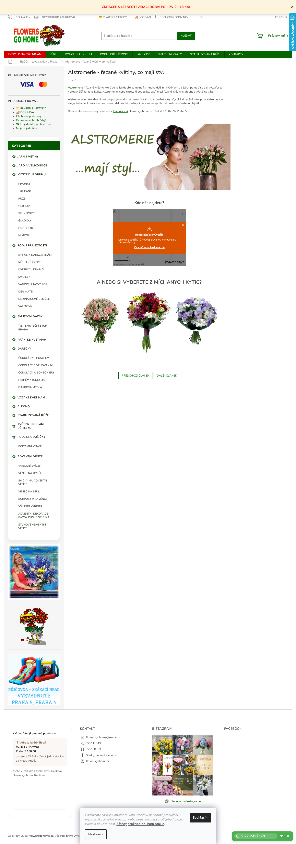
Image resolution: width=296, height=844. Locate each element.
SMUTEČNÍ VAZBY (30, 316)
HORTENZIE (26, 228)
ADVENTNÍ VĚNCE (30, 456)
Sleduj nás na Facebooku (102, 755)
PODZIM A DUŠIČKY (31, 437)
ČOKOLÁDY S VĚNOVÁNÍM (35, 365)
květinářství (120, 111)
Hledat (185, 36)
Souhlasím (200, 817)
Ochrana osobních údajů (31, 120)
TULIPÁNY (25, 191)
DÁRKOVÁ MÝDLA (30, 387)
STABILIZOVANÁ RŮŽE (33, 415)
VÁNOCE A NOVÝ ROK (32, 284)
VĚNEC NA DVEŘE (30, 473)
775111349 (93, 743)
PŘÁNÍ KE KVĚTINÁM (31, 340)
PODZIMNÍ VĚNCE (30, 446)
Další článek (167, 376)
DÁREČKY (24, 349)
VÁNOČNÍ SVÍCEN (29, 466)
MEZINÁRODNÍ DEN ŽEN (34, 299)
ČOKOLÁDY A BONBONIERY (36, 373)
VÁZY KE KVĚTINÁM (31, 397)
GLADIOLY (24, 220)
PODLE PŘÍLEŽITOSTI (32, 245)
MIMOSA (24, 235)
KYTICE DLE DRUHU (31, 174)
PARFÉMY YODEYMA (31, 380)
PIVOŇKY (24, 184)
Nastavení (95, 834)
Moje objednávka (26, 128)
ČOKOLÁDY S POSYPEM (33, 358)
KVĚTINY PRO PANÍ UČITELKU (30, 426)
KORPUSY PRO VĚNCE (32, 499)
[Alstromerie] (101, 320)
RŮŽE (21, 199)
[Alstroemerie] (149, 156)
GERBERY (24, 206)
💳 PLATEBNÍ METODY (113, 17)
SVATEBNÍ (24, 277)
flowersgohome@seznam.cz (103, 737)
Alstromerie (75, 88)
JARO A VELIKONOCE (32, 165)
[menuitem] (25, 54)
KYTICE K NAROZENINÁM (35, 255)
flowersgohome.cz (97, 761)
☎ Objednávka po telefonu (33, 124)
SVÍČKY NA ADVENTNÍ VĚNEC (33, 482)
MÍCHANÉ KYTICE (29, 262)
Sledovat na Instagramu (185, 801)
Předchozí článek (136, 376)
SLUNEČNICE (26, 213)
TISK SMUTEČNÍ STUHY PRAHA (33, 327)
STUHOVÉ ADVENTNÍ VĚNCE (32, 526)
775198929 (93, 749)
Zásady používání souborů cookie (140, 824)
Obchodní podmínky (173, 17)
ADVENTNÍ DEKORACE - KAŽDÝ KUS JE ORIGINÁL (34, 515)
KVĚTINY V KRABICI (31, 269)
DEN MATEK (26, 292)
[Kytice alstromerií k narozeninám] (149, 322)
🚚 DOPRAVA (143, 17)
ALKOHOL (24, 406)
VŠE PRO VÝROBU (30, 506)
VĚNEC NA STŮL (29, 491)
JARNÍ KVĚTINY (28, 157)
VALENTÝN (25, 306)
